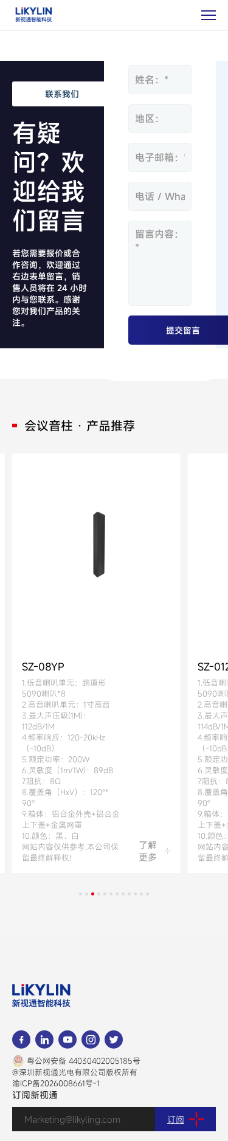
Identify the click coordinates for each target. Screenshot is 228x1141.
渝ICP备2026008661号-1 (56, 1083)
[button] (80, 893)
